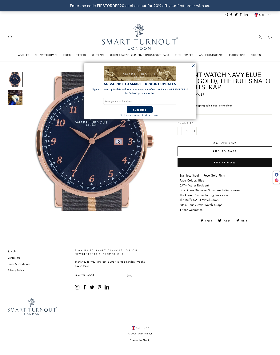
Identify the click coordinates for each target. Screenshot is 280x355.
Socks (66, 55)
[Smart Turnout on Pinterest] (99, 287)
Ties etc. (81, 55)
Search (12, 251)
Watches (23, 55)
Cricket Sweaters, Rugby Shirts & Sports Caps (139, 55)
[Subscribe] (129, 275)
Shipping (199, 105)
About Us (256, 55)
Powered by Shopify (140, 340)
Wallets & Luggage (211, 55)
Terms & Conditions (19, 264)
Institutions (237, 55)
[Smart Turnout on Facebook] (84, 287)
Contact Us (14, 258)
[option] (95, 141)
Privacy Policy (16, 270)
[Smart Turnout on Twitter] (92, 287)
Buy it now (225, 162)
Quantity (186, 123)
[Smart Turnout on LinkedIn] (107, 287)
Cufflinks (98, 55)
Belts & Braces (183, 55)
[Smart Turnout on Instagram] (77, 287)
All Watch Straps (46, 55)
